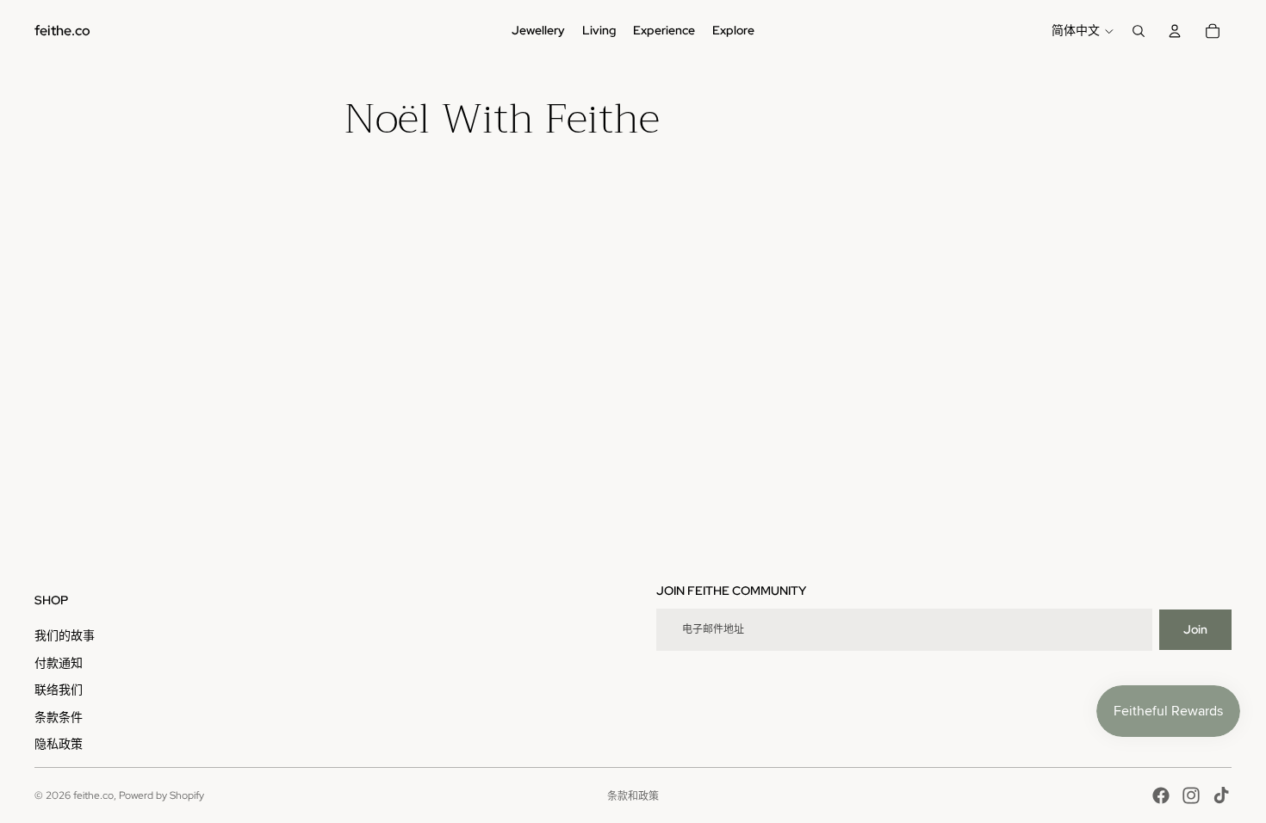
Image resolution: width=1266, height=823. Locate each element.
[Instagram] (1191, 795)
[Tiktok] (1221, 795)
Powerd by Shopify (161, 795)
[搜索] (1138, 31)
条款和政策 (633, 796)
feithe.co (93, 795)
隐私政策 (58, 744)
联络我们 (58, 689)
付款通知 (58, 663)
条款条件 (58, 717)
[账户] (1175, 31)
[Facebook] (1161, 795)
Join (1195, 629)
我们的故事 (64, 635)
